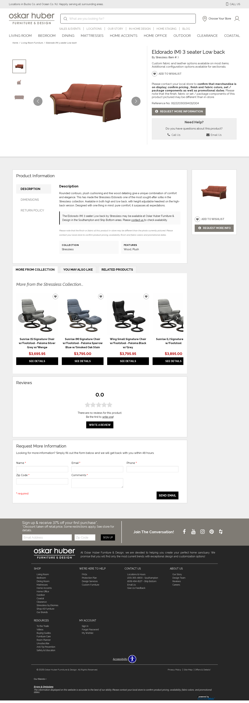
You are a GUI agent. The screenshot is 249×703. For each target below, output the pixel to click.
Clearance (207, 36)
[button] (216, 19)
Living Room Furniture (32, 43)
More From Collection (35, 269)
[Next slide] (177, 318)
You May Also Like (78, 269)
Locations (94, 28)
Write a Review (100, 424)
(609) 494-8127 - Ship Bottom (141, 581)
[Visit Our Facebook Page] (184, 531)
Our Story (115, 28)
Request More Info (217, 228)
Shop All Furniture (45, 609)
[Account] (237, 18)
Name (21, 463)
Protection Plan (89, 578)
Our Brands (42, 612)
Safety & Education (46, 650)
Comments (79, 475)
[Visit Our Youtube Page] (193, 531)
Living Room (20, 36)
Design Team (178, 578)
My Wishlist (87, 633)
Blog (186, 28)
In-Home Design (140, 28)
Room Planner (44, 640)
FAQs (84, 574)
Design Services (90, 581)
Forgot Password (90, 629)
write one (107, 416)
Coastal (232, 36)
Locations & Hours (136, 574)
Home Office (155, 36)
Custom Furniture (90, 584)
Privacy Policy (174, 669)
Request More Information (181, 111)
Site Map (188, 669)
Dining (68, 36)
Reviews (176, 581)
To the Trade (43, 626)
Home (15, 43)
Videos (40, 629)
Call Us (175, 134)
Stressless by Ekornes (47, 605)
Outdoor (182, 36)
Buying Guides (44, 633)
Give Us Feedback (136, 588)
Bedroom (47, 36)
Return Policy (32, 210)
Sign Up (108, 537)
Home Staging (166, 28)
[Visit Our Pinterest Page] (212, 531)
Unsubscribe (43, 643)
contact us (137, 220)
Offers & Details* (203, 669)
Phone (132, 463)
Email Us (215, 134)
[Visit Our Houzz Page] (221, 531)
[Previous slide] (22, 318)
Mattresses (92, 36)
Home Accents (123, 36)
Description (30, 189)
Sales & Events (70, 28)
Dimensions (30, 199)
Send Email (167, 495)
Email (75, 463)
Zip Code (22, 475)
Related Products (117, 269)
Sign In (85, 626)
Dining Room (43, 581)
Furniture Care (44, 636)
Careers (176, 584)
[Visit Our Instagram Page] (203, 531)
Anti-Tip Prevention (46, 647)
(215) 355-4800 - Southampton (142, 578)
